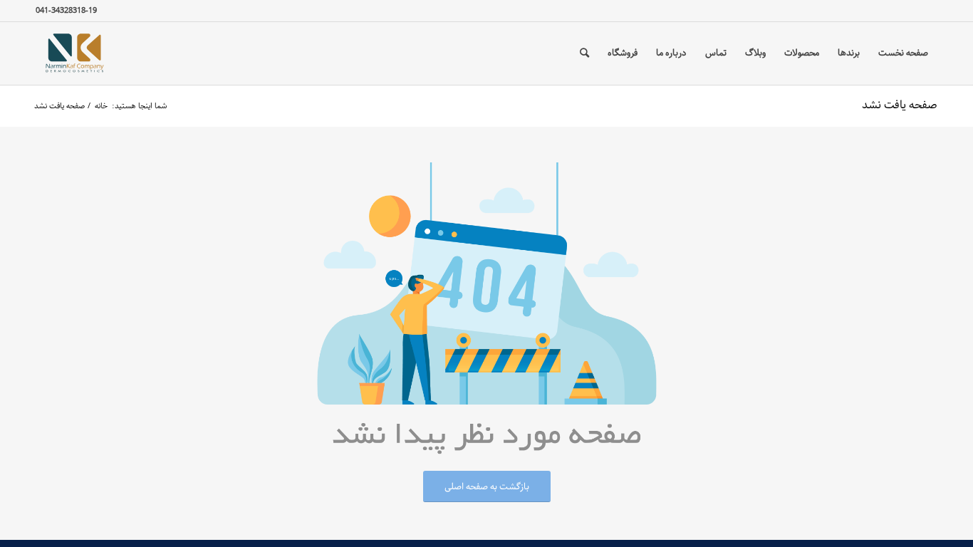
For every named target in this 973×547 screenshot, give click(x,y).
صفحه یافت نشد (899, 105)
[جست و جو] (584, 53)
